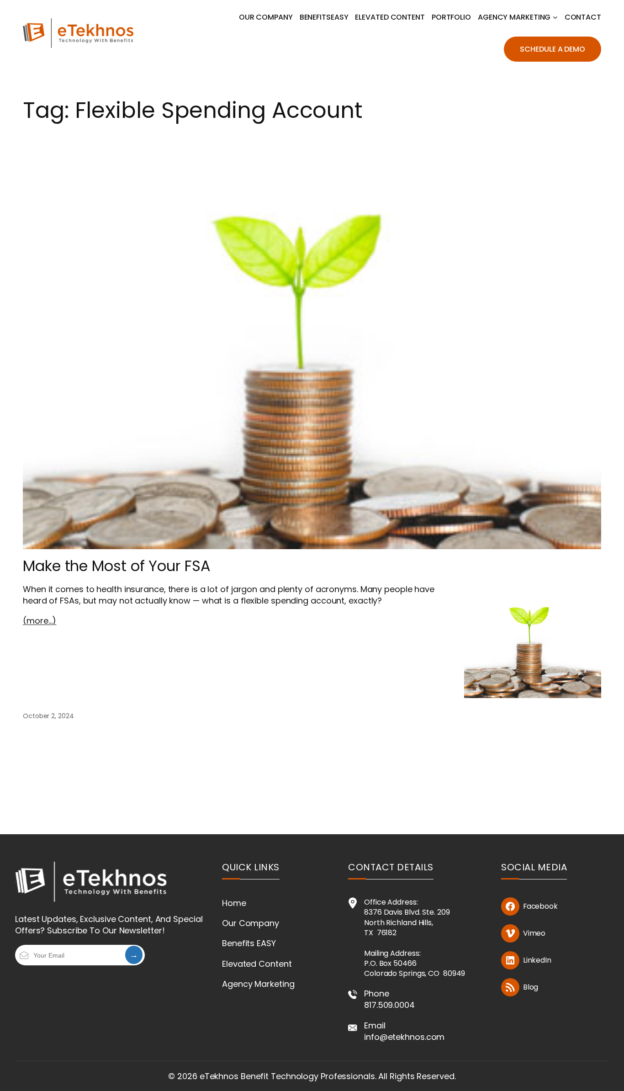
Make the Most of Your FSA (117, 566)
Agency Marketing (258, 984)
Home (234, 903)
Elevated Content (256, 963)
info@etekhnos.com (404, 1037)
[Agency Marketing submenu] (555, 17)
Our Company (250, 923)
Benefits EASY (249, 943)
